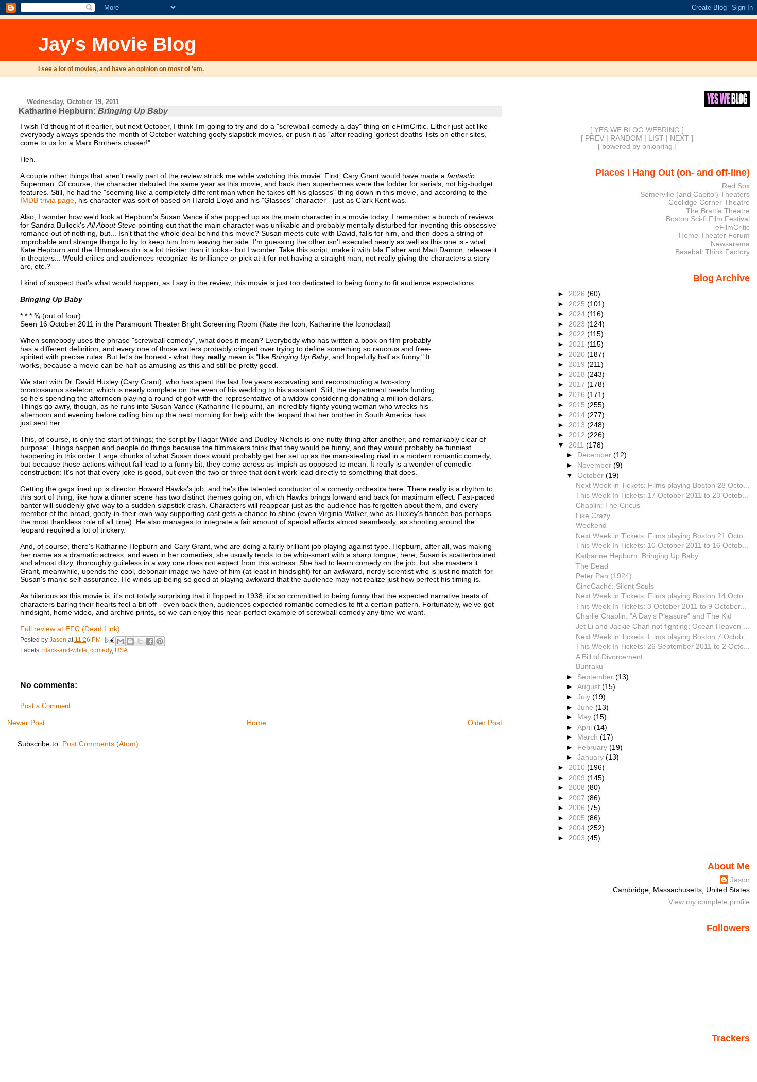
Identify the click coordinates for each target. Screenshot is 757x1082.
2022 (578, 334)
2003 (578, 838)
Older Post (485, 722)
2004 (578, 827)
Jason (740, 879)
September (596, 677)
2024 (578, 314)
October (591, 475)
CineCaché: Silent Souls (615, 586)
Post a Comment (45, 706)
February (593, 747)
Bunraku (589, 666)
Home (256, 722)
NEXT (679, 138)
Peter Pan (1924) (604, 576)
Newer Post (26, 722)
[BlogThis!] (130, 641)
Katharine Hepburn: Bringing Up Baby (637, 556)
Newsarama (730, 243)
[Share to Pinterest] (159, 641)
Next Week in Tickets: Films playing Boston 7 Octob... (662, 636)
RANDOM (626, 138)
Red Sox (736, 186)
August (589, 686)
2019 (578, 364)
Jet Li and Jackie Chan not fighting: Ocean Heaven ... (662, 626)
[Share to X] (140, 641)
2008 (578, 787)
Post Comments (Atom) (100, 744)
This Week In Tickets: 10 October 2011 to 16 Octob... (662, 545)
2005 (578, 818)
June (586, 707)
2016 (578, 394)
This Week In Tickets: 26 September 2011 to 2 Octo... (663, 646)
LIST (656, 138)
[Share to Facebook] (150, 641)
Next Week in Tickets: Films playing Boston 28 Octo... (662, 485)
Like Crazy (593, 515)
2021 (578, 344)
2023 (578, 324)
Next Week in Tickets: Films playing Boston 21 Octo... (662, 535)
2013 (578, 425)
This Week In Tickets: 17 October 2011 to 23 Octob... (662, 495)
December (595, 455)
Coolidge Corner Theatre (709, 202)
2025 (578, 304)
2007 (578, 798)
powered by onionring (637, 146)
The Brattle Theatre (718, 211)
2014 (578, 414)
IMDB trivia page (47, 200)
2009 (578, 778)
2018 (578, 374)
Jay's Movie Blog (117, 44)
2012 (578, 435)
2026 (578, 293)
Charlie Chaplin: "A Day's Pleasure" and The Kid (654, 616)
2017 (578, 384)
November (595, 465)
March (588, 737)
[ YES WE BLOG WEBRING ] (637, 130)
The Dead (592, 566)
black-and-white (64, 650)
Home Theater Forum (714, 235)
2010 (578, 767)
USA (121, 650)
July (584, 697)
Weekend (591, 525)
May (585, 717)
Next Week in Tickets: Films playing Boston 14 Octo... (662, 596)
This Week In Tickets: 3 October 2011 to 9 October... (661, 606)
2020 (578, 354)
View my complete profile (709, 902)
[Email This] (120, 641)
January (591, 757)
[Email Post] (109, 640)
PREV (594, 138)
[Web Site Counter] (732, 1053)
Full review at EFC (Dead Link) (70, 629)
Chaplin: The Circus (608, 505)
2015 (578, 405)
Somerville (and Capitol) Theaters (695, 194)
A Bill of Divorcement (609, 656)
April (585, 727)
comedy (101, 650)
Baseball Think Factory (712, 252)
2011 (577, 445)
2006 (578, 807)
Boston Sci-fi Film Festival (708, 219)
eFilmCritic (732, 227)
